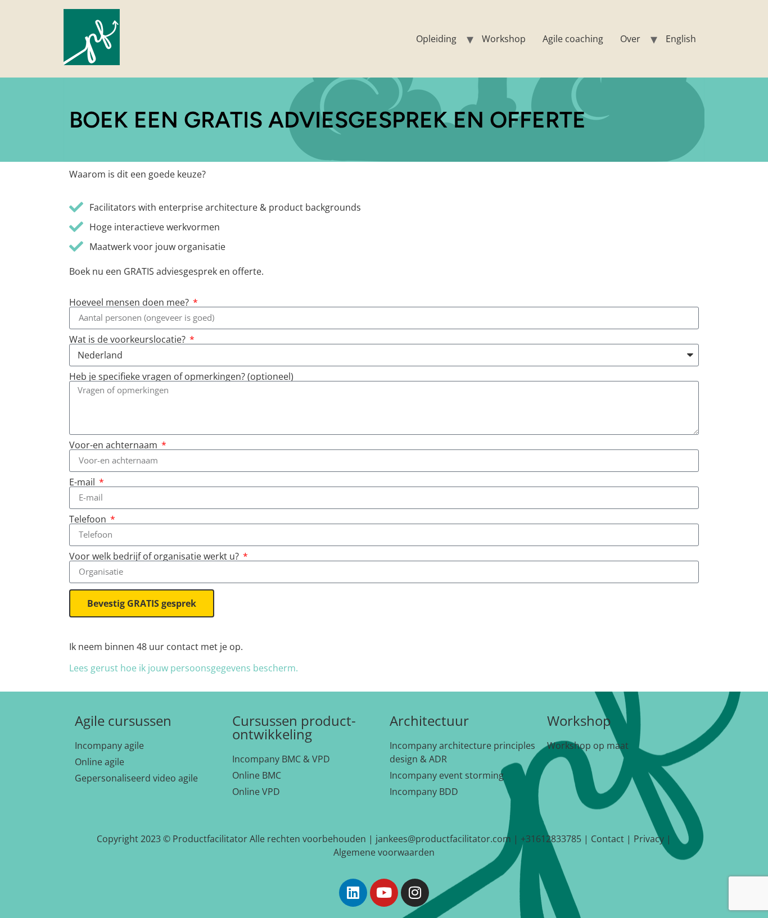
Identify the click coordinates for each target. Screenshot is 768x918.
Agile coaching (573, 39)
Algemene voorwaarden (384, 852)
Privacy (649, 839)
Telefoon (89, 519)
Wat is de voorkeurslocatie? (128, 339)
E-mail (83, 482)
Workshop (504, 39)
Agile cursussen (123, 720)
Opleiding (436, 39)
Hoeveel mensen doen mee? (130, 302)
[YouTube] (384, 893)
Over (630, 39)
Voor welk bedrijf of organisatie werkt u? (155, 556)
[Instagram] (415, 893)
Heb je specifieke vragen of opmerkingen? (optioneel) (181, 376)
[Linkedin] (353, 893)
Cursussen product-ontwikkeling (294, 727)
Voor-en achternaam (114, 444)
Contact (607, 839)
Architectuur (429, 720)
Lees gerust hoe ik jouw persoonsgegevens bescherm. (183, 668)
